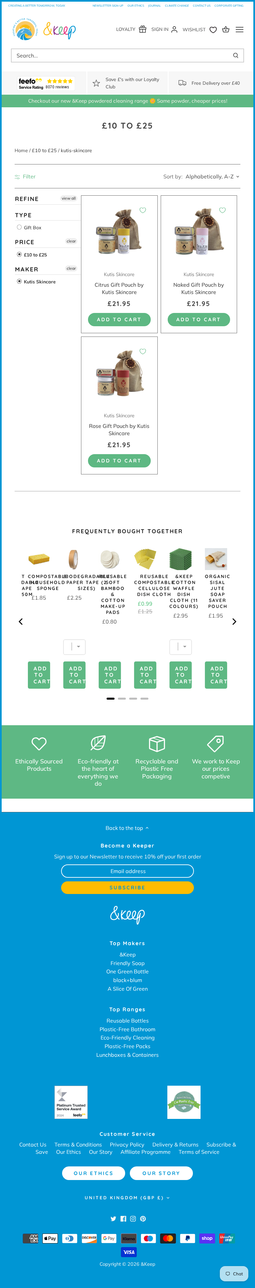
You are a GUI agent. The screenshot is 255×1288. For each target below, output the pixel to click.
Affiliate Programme (146, 1151)
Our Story (101, 1151)
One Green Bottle (127, 971)
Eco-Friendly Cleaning (128, 1037)
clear (71, 241)
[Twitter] (113, 1218)
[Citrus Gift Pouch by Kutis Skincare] (119, 233)
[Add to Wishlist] (143, 210)
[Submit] (235, 55)
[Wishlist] (201, 29)
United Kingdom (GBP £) (124, 1197)
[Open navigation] (239, 29)
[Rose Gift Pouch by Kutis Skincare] (119, 375)
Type (23, 215)
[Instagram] (133, 1218)
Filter (29, 176)
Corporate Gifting (228, 5)
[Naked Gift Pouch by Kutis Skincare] (199, 233)
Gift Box (32, 228)
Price (25, 242)
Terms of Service (199, 1151)
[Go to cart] (227, 29)
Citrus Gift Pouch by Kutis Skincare (119, 283)
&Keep (128, 954)
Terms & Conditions (78, 1144)
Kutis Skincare (39, 282)
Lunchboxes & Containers (127, 1054)
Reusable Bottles (128, 1020)
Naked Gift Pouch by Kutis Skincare (198, 283)
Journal (154, 5)
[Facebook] (123, 1218)
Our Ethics (136, 5)
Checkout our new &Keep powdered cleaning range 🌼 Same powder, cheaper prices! (127, 101)
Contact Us (202, 5)
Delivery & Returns (175, 1144)
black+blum (127, 980)
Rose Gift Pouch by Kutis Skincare (119, 425)
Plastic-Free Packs (127, 1046)
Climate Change (177, 5)
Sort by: (173, 176)
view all (69, 198)
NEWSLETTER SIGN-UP (108, 5)
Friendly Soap (128, 963)
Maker (27, 269)
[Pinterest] (143, 1218)
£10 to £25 (35, 255)
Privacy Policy (127, 1144)
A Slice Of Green (128, 988)
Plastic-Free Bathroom (127, 1029)
